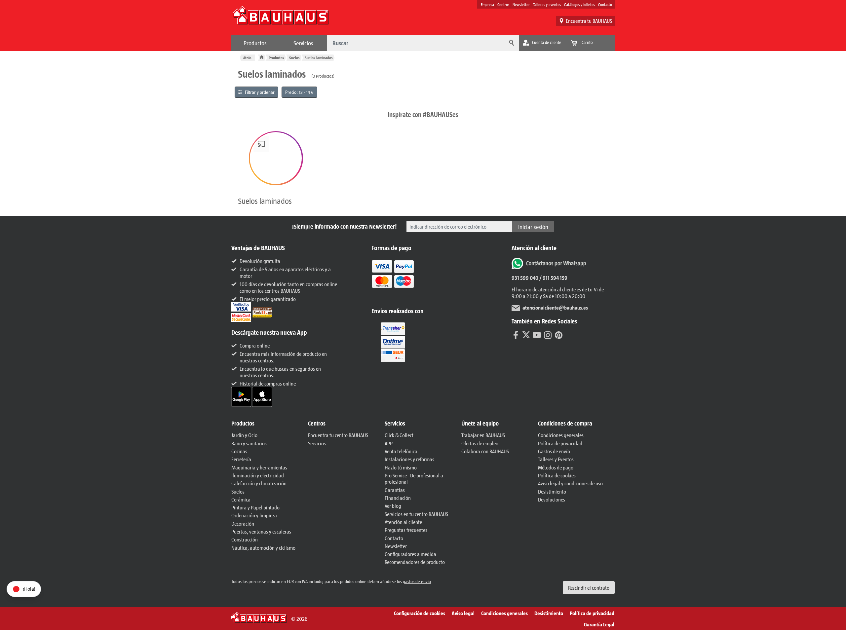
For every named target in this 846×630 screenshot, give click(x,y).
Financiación (398, 498)
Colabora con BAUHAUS (485, 451)
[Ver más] (392, 341)
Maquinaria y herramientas (259, 467)
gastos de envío (417, 581)
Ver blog (393, 505)
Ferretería (241, 459)
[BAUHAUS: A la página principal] (280, 18)
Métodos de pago (555, 467)
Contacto (605, 4)
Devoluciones (551, 499)
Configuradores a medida (410, 554)
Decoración (242, 523)
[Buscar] (510, 43)
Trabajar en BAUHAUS (483, 435)
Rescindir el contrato (588, 587)
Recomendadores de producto (415, 562)
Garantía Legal (599, 624)
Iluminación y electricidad (257, 475)
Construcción (244, 539)
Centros (503, 4)
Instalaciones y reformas (409, 459)
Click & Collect (399, 435)
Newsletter (521, 4)
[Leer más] (392, 278)
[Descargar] (241, 396)
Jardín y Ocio (244, 435)
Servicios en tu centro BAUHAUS (416, 514)
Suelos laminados (319, 57)
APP (389, 443)
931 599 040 (525, 278)
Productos (255, 43)
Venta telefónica (401, 451)
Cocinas (239, 451)
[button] (276, 158)
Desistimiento (552, 491)
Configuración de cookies (419, 613)
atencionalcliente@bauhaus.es (555, 307)
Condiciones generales (561, 435)
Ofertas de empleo (479, 443)
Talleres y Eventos (556, 459)
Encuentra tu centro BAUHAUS (338, 435)
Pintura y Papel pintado (255, 507)
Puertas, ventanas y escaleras (261, 531)
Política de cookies (557, 475)
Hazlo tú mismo (401, 467)
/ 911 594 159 (552, 278)
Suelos (294, 57)
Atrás (247, 57)
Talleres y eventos (547, 4)
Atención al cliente (403, 522)
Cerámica (240, 499)
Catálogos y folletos (579, 4)
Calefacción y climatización (259, 483)
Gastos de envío (554, 451)
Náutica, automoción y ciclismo (263, 547)
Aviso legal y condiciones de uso (570, 483)
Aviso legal (463, 613)
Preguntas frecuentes (406, 530)
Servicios (303, 43)
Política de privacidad (560, 443)
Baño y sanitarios (249, 443)
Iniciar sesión (533, 226)
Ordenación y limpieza (254, 515)
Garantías (395, 490)
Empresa (487, 4)
